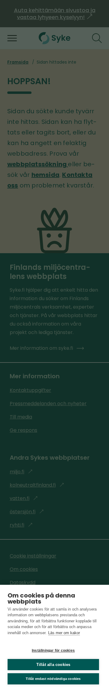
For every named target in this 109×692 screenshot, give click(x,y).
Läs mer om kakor (64, 633)
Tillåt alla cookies (53, 664)
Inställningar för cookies (53, 650)
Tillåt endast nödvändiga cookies (53, 678)
